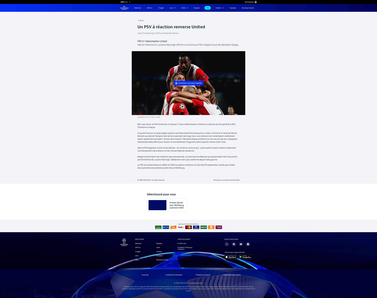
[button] (172, 8)
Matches (138, 243)
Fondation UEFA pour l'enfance (185, 248)
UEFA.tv (138, 247)
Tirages (137, 251)
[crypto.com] (196, 227)
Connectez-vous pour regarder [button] (190, 83)
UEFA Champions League (124, 8)
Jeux (136, 255)
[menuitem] (138, 8)
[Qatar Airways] (219, 227)
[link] (137, 8)
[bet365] (203, 227)
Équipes (159, 243)
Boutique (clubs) (162, 260)
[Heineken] (158, 227)
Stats (137, 260)
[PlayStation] (166, 227)
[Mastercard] (188, 227)
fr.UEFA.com (182, 243)
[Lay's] (173, 227)
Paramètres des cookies (232, 275)
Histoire (159, 251)
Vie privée (145, 275)
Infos (158, 247)
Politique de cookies (203, 275)
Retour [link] (142, 20)
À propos (159, 255)
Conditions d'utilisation (174, 275)
